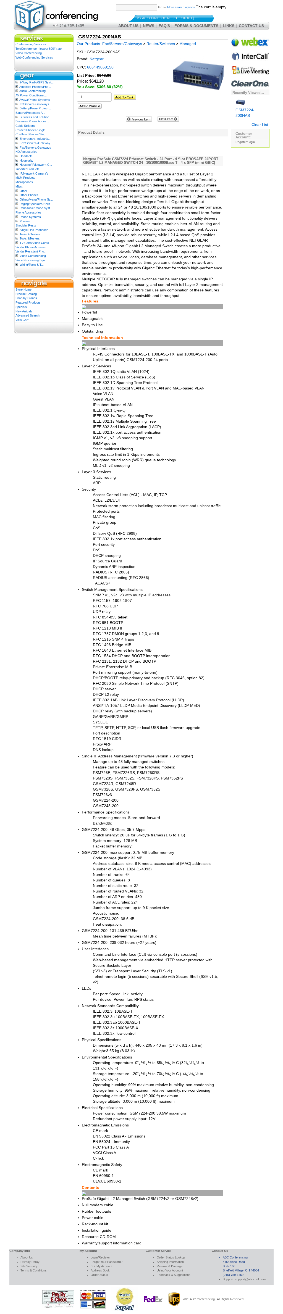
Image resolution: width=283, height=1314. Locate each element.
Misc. (19, 186)
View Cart (21, 320)
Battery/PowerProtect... (35, 108)
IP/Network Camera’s (34, 173)
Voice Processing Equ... (31, 260)
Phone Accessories (28, 212)
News (148, 25)
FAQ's (164, 25)
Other (23, 191)
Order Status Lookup (171, 1257)
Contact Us (251, 25)
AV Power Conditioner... (31, 95)
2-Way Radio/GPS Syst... (37, 82)
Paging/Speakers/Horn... (36, 204)
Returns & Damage (169, 1266)
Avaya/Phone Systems (34, 99)
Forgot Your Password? (106, 1261)
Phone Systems (30, 216)
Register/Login (245, 142)
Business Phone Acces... (32, 121)
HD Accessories (26, 151)
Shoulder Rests (25, 225)
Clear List (259, 124)
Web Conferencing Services (34, 57)
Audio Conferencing (32, 91)
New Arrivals (23, 311)
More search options (181, 7)
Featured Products (28, 302)
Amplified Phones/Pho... (35, 86)
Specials (21, 307)
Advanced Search (27, 315)
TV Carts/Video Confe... (35, 242)
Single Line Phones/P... (35, 229)
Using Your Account (170, 1270)
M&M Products (25, 177)
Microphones (24, 182)
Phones (25, 221)
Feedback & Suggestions (173, 1274)
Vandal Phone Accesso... (32, 247)
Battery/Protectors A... (30, 112)
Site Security (28, 1266)
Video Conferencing (28, 53)
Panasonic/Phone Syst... (36, 208)
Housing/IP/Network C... (36, 164)
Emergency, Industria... (35, 138)
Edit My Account (101, 1266)
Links (228, 25)
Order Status (99, 1274)
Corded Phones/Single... (31, 130)
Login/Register (100, 1257)
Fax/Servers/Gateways (35, 147)
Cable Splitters (25, 125)
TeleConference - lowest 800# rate (38, 48)
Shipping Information (170, 1261)
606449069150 (100, 67)
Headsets (26, 156)
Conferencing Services (30, 44)
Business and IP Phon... (36, 117)
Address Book (100, 1270)
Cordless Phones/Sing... (31, 134)
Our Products (88, 43)
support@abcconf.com (250, 1279)
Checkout (183, 18)
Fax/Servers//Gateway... (36, 143)
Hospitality (26, 160)
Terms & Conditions (33, 1270)
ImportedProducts (27, 169)
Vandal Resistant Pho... (30, 251)
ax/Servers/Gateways (34, 104)
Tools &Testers (30, 238)
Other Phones (29, 195)
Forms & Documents (196, 25)
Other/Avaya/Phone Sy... (36, 199)
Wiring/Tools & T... (32, 264)
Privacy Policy (30, 1261)
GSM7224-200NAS (245, 113)
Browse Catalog (26, 294)
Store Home (23, 289)
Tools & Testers (30, 234)
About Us (128, 25)
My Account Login (153, 18)
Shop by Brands (26, 298)
